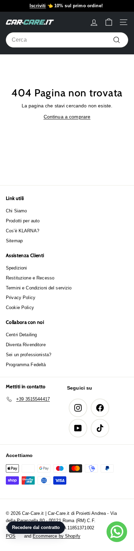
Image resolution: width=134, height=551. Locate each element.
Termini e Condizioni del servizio (39, 287)
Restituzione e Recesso (30, 277)
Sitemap (14, 240)
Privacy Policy (20, 297)
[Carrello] (109, 22)
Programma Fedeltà (26, 364)
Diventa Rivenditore (26, 344)
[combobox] (67, 39)
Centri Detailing (21, 334)
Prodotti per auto (23, 220)
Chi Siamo (16, 210)
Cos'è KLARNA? (22, 230)
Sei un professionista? (28, 354)
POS (10, 536)
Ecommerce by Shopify (56, 536)
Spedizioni (16, 268)
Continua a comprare (67, 116)
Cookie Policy (20, 307)
